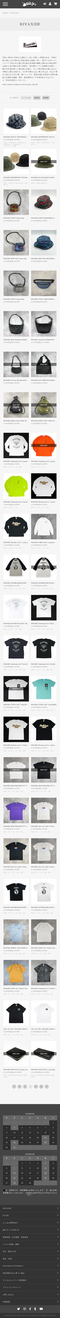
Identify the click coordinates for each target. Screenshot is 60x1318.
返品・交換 (7, 1259)
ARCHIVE (7, 1208)
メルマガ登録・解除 (11, 1244)
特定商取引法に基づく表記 (14, 1273)
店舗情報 (6, 1302)
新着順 (46, 98)
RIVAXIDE (14, 13)
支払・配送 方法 (9, 1251)
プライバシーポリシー (12, 1287)
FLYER (6, 1215)
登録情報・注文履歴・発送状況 (15, 1237)
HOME (5, 13)
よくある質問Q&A (10, 1223)
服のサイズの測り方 (11, 1230)
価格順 (37, 98)
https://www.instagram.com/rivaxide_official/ (20, 84)
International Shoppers (13, 1266)
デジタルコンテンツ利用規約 (14, 1280)
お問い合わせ (8, 1295)
